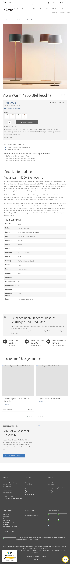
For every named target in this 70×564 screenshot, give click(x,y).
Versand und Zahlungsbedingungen (57, 486)
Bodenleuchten (45, 129)
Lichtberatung (28, 486)
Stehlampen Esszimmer (46, 132)
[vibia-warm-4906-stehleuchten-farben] (35, 56)
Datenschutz (6, 516)
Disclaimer (5, 524)
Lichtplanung (28, 484)
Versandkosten (34, 550)
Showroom (28, 489)
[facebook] (32, 559)
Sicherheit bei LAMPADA (54, 489)
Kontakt (50, 493)
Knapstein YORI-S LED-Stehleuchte (49, 399)
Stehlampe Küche (33, 132)
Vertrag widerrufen (9, 531)
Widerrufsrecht (6, 520)
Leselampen (16, 134)
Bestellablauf (51, 484)
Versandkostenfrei (15, 105)
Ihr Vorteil (50, 482)
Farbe (6, 112)
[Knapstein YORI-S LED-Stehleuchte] (52, 380)
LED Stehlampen (24, 129)
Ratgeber (27, 493)
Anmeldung (28, 515)
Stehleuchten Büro (18, 132)
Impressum (6, 514)
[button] (28, 416)
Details (30, 409)
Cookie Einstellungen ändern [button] (10, 526)
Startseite (5, 20)
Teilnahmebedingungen (9, 522)
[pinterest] (37, 559)
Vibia (26, 132)
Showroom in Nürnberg (19, 328)
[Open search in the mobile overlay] (18, 3)
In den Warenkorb (28, 122)
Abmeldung (35, 515)
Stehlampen (20, 20)
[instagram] (35, 559)
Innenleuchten (12, 20)
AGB (4, 518)
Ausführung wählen (8, 409)
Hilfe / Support (51, 491)
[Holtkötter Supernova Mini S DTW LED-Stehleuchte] (18, 380)
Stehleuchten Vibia (35, 129)
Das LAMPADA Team (30, 495)
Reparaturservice (29, 491)
